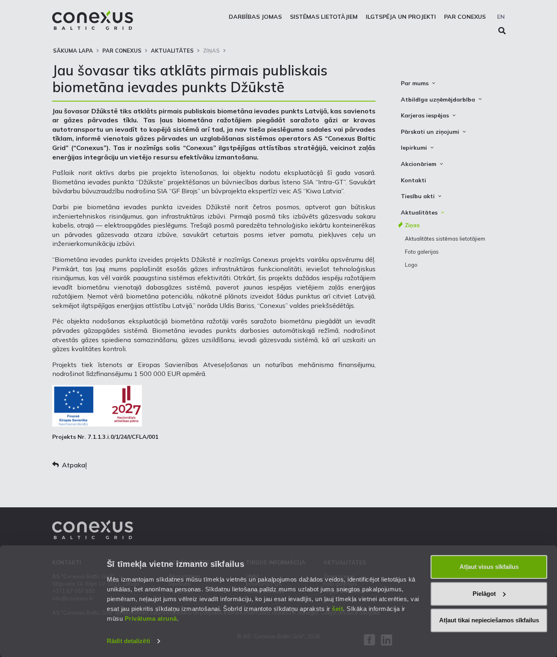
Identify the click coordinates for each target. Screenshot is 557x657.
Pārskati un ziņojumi (430, 131)
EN (501, 16)
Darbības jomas (255, 16)
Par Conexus (465, 16)
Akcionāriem (418, 164)
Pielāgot (484, 593)
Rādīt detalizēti (128, 640)
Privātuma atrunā (151, 618)
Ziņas (211, 50)
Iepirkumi (414, 147)
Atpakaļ (74, 465)
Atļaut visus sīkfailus (489, 566)
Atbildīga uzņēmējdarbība (438, 99)
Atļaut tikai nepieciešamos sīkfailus (489, 620)
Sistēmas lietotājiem (324, 16)
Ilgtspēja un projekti (401, 16)
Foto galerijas (422, 251)
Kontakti (413, 180)
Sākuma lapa (73, 50)
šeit (337, 608)
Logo (411, 264)
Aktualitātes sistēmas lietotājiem (445, 238)
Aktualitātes (172, 50)
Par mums (415, 83)
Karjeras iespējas (425, 115)
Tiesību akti (418, 196)
